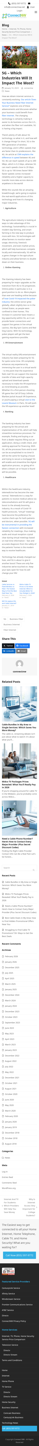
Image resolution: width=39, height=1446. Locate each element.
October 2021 (11, 1083)
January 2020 (11, 1121)
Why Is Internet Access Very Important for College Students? (28, 1207)
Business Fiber (16, 619)
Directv (5, 1315)
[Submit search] (33, 870)
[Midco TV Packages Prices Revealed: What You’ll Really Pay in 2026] (19, 760)
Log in (5, 1171)
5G (5, 619)
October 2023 (11, 1017)
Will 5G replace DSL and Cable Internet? (9, 602)
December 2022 (12, 1055)
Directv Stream (10, 1354)
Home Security (8, 1402)
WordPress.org (9, 1188)
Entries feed (7, 1177)
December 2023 (12, 1011)
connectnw (28, 88)
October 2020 (11, 1094)
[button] (36, 12)
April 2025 (9, 978)
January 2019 (11, 1127)
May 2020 (9, 1105)
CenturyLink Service (11, 1288)
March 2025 (10, 984)
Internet (5, 1375)
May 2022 (9, 1072)
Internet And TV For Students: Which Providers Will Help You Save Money (10, 1205)
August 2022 (10, 1061)
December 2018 (12, 1132)
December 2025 (12, 967)
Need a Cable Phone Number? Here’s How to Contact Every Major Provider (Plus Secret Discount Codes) (17, 843)
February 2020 (11, 1116)
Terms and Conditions (12, 1360)
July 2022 (9, 1066)
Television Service (10, 1345)
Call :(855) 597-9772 (11, 1428)
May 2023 (9, 1033)
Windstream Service (11, 1299)
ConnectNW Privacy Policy (14, 1321)
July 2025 (9, 973)
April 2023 (9, 1039)
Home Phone (8, 1381)
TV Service (6, 1386)
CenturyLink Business (13, 1417)
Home (4, 1370)
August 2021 (10, 1088)
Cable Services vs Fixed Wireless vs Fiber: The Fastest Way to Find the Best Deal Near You (9, 588)
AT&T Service (8, 1310)
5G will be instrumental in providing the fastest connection (18, 524)
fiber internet (8, 115)
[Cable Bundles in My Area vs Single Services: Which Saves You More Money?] (19, 703)
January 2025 (11, 989)
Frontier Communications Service (17, 1304)
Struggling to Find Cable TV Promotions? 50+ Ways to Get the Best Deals (17, 933)
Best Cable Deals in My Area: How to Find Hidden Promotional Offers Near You (19, 921)
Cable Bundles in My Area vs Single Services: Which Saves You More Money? (19, 727)
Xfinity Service (8, 1293)
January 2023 (11, 1050)
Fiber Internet (10, 630)
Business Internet (12, 624)
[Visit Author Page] (19, 663)
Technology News (10, 1423)
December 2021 (12, 1077)
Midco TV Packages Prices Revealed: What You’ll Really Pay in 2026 (19, 784)
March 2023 (10, 1044)
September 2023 (12, 1022)
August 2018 (10, 1143)
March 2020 (10, 1110)
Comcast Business (12, 1413)
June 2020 (9, 1099)
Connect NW (19, 1439)
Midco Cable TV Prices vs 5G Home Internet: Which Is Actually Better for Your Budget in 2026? (27, 588)
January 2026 (11, 962)
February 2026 (11, 956)
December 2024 (12, 995)
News (7, 91)
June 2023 (9, 1028)
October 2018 (11, 1138)
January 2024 (11, 1006)
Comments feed (9, 1182)
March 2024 (10, 1000)
